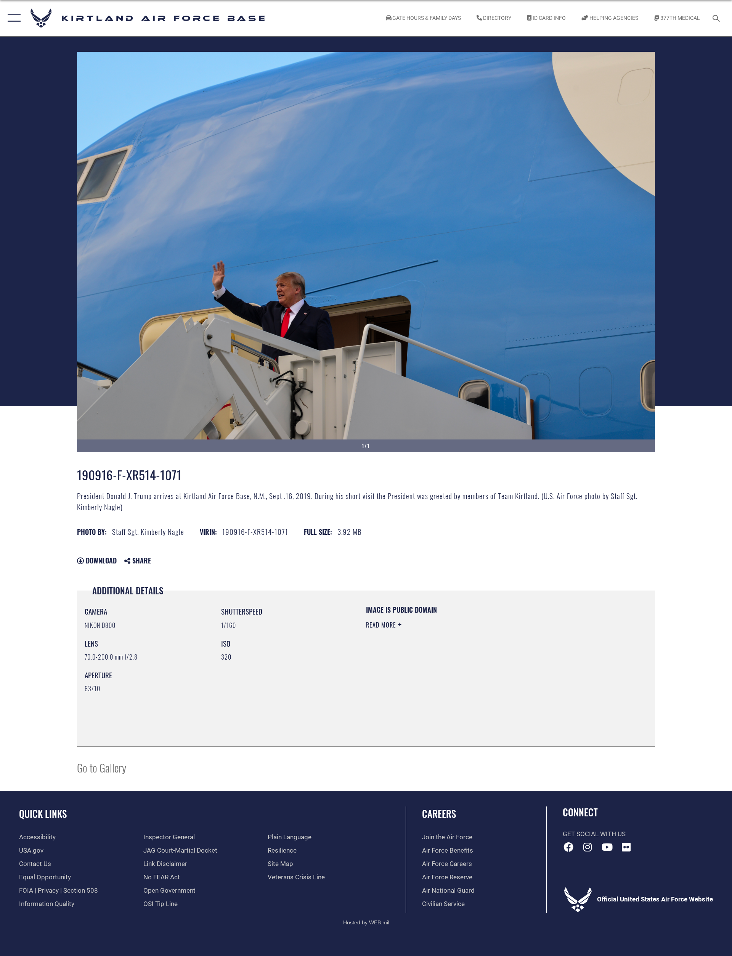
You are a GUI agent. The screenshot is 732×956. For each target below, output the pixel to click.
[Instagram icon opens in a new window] (587, 847)
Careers (439, 813)
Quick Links (43, 813)
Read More (382, 624)
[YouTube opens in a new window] (607, 847)
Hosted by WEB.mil (366, 922)
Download (100, 560)
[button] (12, 18)
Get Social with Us (594, 834)
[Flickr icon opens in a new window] (626, 847)
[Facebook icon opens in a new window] (568, 847)
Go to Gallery (101, 767)
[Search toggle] (717, 18)
